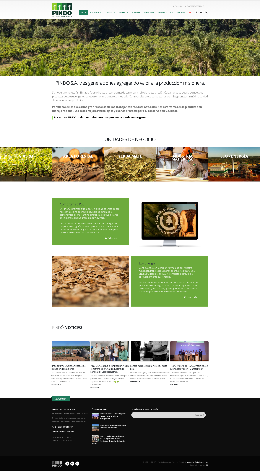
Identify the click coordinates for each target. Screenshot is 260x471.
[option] (26, 164)
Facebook (67, 464)
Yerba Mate (149, 12)
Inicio (83, 12)
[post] (95, 416)
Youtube (72, 464)
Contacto (178, 6)
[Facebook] (197, 12)
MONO (205, 465)
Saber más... (113, 238)
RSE (171, 12)
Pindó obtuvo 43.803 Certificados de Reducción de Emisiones (187, 367)
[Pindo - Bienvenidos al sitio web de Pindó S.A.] (62, 10)
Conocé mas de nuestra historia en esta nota (108, 367)
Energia (161, 12)
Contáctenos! (61, 398)
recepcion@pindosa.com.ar (64, 431)
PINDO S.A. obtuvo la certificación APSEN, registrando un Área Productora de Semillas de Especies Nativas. (70, 368)
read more (55, 387)
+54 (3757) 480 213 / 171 (63, 427)
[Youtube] (201, 12)
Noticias (181, 12)
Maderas (122, 12)
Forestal (136, 12)
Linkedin (77, 464)
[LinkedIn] (206, 12)
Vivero (110, 12)
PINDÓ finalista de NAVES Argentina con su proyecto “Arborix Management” (149, 367)
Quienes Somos (96, 12)
